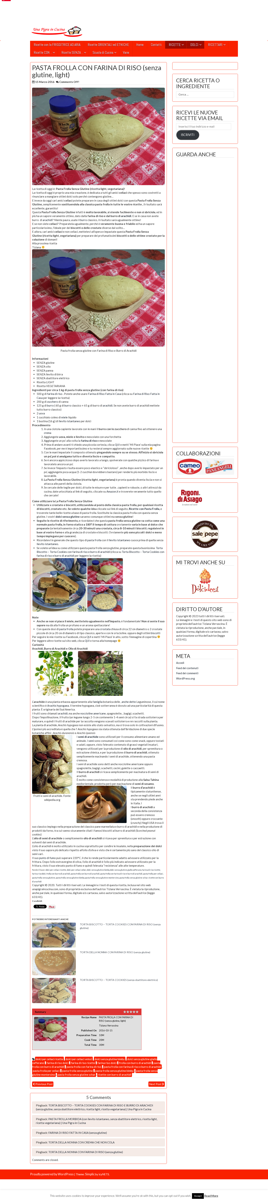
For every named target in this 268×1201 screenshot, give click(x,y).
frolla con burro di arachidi (58, 873)
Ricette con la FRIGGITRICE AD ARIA (57, 44)
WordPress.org (185, 678)
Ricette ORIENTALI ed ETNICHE (108, 44)
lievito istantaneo (69, 421)
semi (91, 740)
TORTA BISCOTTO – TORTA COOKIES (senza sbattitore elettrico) (119, 979)
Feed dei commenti (187, 673)
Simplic (90, 1174)
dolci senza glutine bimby (98, 870)
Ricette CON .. (43, 52)
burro (83, 220)
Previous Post (44, 1084)
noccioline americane (93, 713)
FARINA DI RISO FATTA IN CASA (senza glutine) (77, 1132)
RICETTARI (215, 44)
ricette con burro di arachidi (114, 1074)
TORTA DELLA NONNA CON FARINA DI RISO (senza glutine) (115, 952)
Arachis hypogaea (58, 705)
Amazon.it (112, 491)
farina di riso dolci (57, 1063)
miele (64, 417)
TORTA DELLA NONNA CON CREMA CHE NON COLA (81, 1142)
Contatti (156, 44)
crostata (105, 629)
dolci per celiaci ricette (56, 870)
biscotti (155, 633)
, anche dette (128, 701)
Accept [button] (198, 1195)
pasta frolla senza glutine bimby (70, 877)
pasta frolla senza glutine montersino (102, 877)
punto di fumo (47, 858)
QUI (117, 444)
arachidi (126, 216)
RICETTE (175, 44)
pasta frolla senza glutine (43, 877)
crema (47, 432)
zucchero (52, 401)
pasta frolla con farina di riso (84, 1066)
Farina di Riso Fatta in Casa (104, 393)
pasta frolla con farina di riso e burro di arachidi (121, 873)
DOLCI (194, 44)
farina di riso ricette (151, 870)
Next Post (155, 1084)
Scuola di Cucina (103, 52)
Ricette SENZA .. (72, 52)
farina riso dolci (39, 873)
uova (42, 413)
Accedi (180, 662)
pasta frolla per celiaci (153, 873)
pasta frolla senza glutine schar (133, 877)
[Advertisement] (205, 299)
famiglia (97, 701)
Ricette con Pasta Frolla (144, 508)
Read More (211, 1195)
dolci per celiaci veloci (76, 870)
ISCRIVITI (187, 135)
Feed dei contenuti (187, 668)
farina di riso (54, 393)
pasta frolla (94, 540)
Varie (126, 52)
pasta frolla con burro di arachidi (85, 873)
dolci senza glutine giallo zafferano (125, 870)
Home (139, 44)
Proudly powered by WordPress (52, 1174)
